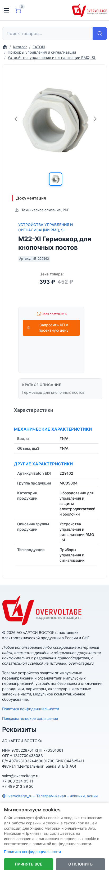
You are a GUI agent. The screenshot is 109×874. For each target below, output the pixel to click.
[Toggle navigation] (6, 10)
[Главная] (4, 47)
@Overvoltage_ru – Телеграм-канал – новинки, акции (50, 796)
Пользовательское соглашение (30, 718)
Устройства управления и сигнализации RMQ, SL (45, 227)
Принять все (28, 864)
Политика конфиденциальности (30, 709)
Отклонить (80, 864)
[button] (55, 179)
